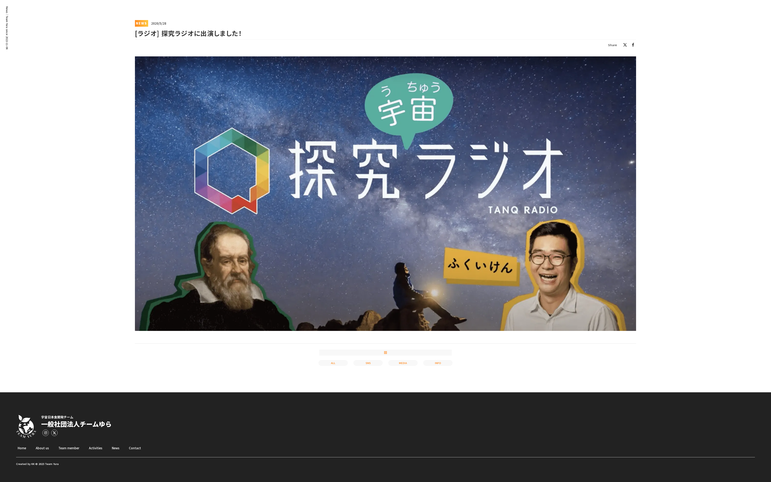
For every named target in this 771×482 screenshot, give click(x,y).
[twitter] (625, 45)
